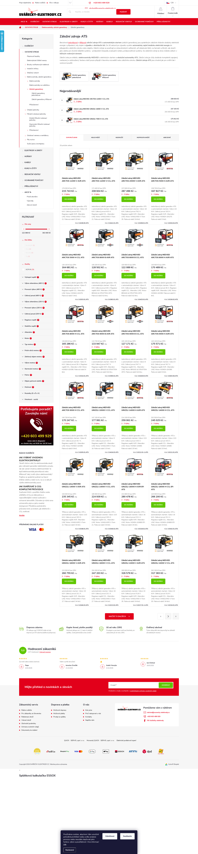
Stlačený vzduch (33, 73)
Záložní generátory (36, 89)
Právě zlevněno (32, 197)
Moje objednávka (25, 3)
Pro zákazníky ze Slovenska (31, 713)
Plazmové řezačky (33, 56)
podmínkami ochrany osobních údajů (143, 691)
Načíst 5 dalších (117, 616)
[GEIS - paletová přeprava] (161, 751)
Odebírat (166, 685)
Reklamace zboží (27, 717)
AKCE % (28, 192)
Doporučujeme (71, 137)
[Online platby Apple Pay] (106, 751)
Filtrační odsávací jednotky (36, 114)
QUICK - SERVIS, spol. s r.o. (74, 740)
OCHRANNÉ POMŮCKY (34, 180)
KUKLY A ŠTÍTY (31, 168)
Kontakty (88, 717)
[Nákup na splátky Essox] (119, 751)
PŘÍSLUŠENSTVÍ (31, 186)
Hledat (123, 12)
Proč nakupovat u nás (93, 713)
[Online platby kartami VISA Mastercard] (78, 751)
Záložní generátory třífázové (41, 99)
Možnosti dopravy (59, 710)
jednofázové (73, 42)
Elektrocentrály (34, 81)
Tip (27, 256)
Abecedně (167, 137)
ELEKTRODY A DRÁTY (33, 150)
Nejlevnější (95, 137)
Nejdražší (119, 137)
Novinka (29, 253)
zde (64, 844)
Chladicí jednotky (33, 110)
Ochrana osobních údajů (30, 727)
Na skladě (30, 245)
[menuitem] (24, 21)
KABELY (28, 162)
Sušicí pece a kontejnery (35, 144)
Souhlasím (127, 836)
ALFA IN (30, 270)
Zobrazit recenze (45, 652)
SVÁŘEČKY (29, 46)
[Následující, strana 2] (168, 616)
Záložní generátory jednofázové (38, 94)
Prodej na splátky (59, 717)
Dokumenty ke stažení (29, 730)
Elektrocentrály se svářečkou (39, 85)
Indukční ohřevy (32, 69)
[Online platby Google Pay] (92, 751)
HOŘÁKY (28, 156)
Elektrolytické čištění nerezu (37, 60)
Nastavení (69, 850)
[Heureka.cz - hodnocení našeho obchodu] (37, 751)
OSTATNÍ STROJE (32, 52)
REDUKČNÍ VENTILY (32, 174)
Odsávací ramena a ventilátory (37, 135)
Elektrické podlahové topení (126, 740)
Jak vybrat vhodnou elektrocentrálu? (31, 459)
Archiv (22, 515)
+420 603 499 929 (153, 716)
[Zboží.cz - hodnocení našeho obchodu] (51, 751)
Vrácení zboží (26, 720)
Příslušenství (33, 105)
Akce (28, 249)
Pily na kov (31, 140)
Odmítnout (109, 836)
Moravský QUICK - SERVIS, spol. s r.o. (100, 740)
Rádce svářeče (40, 3)
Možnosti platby (59, 713)
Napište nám (89, 720)
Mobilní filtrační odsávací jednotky (38, 119)
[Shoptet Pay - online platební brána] (64, 751)
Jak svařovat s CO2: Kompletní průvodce (31, 488)
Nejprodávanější (143, 137)
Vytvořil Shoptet (173, 764)
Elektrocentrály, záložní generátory (39, 77)
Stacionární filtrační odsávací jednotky (39, 125)
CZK (172, 3)
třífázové (83, 42)
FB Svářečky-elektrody (155, 720)
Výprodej (30, 201)
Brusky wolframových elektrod (38, 65)
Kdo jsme (88, 710)
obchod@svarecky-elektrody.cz (158, 712)
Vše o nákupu (54, 3)
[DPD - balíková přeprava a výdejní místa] (147, 751)
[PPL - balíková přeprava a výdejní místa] (133, 751)
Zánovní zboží (32, 205)
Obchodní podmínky (28, 723)
